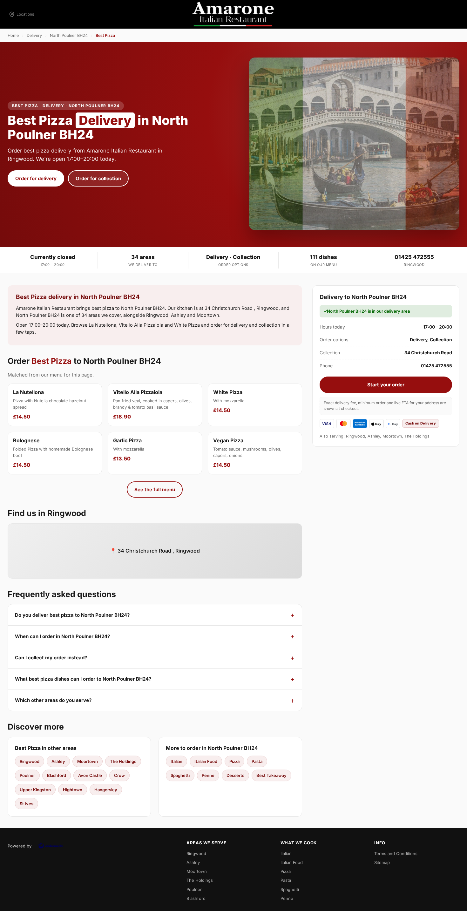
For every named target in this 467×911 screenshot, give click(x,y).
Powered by (19, 845)
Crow (119, 775)
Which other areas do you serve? (53, 700)
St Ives (26, 803)
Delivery (34, 35)
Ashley (58, 761)
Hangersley (105, 789)
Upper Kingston (35, 789)
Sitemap (382, 862)
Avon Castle (90, 775)
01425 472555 (414, 257)
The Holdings (123, 761)
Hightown (72, 789)
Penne (208, 775)
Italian (176, 761)
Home (13, 35)
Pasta (257, 761)
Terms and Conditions (395, 853)
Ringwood (29, 761)
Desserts (235, 775)
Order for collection (98, 178)
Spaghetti (180, 775)
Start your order (385, 385)
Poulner (27, 775)
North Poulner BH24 (69, 35)
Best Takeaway (271, 775)
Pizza (234, 761)
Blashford (56, 775)
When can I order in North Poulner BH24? (62, 636)
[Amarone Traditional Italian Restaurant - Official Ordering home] (233, 14)
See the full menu (154, 489)
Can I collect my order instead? (51, 658)
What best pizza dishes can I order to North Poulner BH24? (83, 679)
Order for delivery (36, 178)
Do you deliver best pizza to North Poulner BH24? (72, 615)
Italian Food (205, 761)
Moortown (87, 761)
